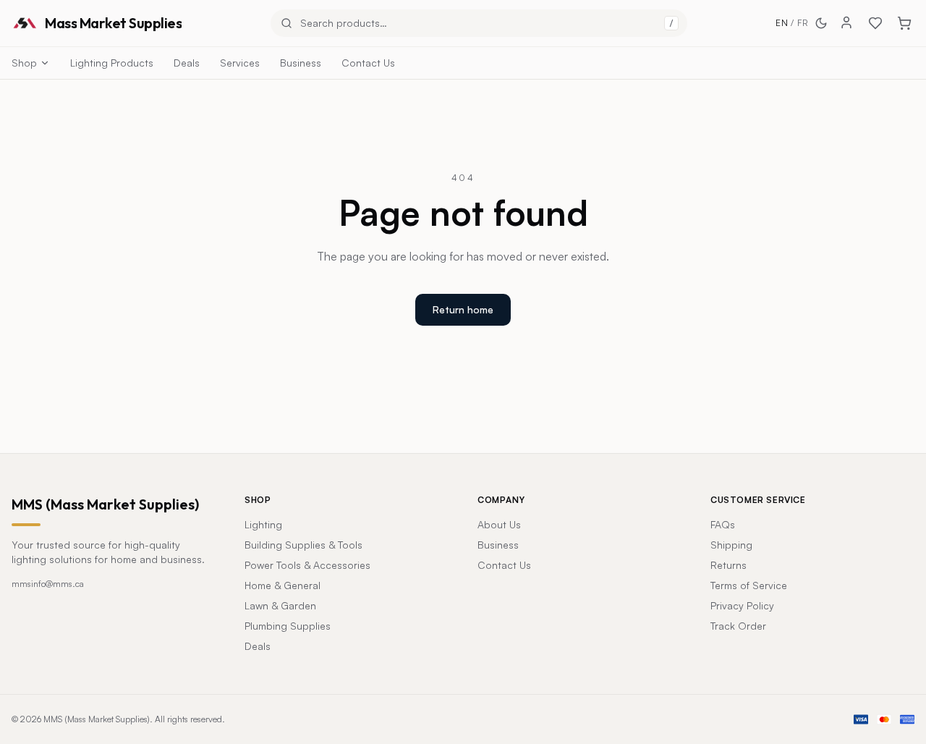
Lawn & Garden (280, 605)
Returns (728, 565)
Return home (463, 309)
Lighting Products (111, 62)
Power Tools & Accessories (307, 565)
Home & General (282, 585)
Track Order (738, 626)
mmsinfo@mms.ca (48, 583)
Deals (187, 62)
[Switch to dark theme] (821, 23)
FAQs (722, 524)
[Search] (286, 23)
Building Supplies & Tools (303, 544)
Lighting (263, 524)
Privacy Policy (742, 605)
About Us (499, 524)
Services (240, 62)
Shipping (731, 544)
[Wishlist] (875, 23)
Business (300, 62)
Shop (24, 62)
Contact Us (368, 62)
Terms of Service (748, 585)
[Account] (846, 22)
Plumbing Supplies (288, 626)
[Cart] (904, 23)
